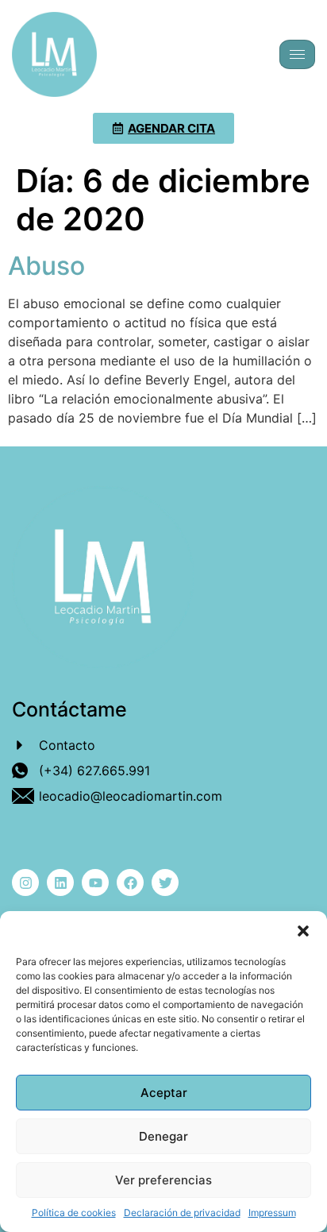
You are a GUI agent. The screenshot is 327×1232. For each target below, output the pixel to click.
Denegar (163, 1136)
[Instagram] (25, 882)
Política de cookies (74, 1212)
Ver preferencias (163, 1180)
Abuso (46, 265)
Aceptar (163, 1092)
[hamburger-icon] (297, 54)
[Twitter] (165, 882)
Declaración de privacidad (182, 1212)
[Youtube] (95, 882)
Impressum (272, 1212)
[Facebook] (130, 882)
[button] (303, 931)
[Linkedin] (60, 882)
